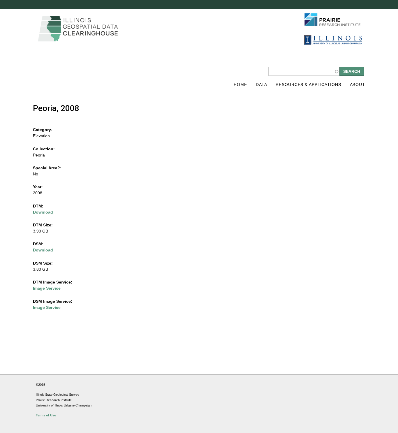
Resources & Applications (308, 84)
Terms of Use (46, 415)
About (357, 84)
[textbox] (303, 71)
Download (43, 212)
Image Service (47, 288)
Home (240, 84)
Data (261, 84)
